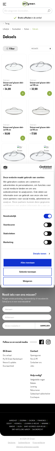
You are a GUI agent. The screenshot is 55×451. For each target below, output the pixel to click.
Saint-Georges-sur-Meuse (35, 426)
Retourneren (35, 390)
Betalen (33, 383)
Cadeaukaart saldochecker (40, 393)
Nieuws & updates (9, 362)
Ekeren (32, 420)
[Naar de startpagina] (28, 3)
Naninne (45, 423)
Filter (12, 48)
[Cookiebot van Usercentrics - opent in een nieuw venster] (39, 167)
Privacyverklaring (39, 442)
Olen (19, 426)
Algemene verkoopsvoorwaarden (27, 447)
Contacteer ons (36, 362)
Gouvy (9, 423)
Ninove (12, 426)
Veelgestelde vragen (37, 379)
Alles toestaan (28, 262)
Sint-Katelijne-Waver (21, 429)
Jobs (32, 366)
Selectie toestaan (27, 272)
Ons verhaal (7, 355)
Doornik (23, 420)
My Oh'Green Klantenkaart (12, 359)
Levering (33, 386)
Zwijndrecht (37, 429)
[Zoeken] (49, 11)
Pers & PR (34, 359)
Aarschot (13, 420)
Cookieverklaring (24, 442)
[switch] (48, 225)
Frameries (41, 420)
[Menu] (4, 3)
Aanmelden (45, 326)
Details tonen (39, 253)
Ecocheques (34, 397)
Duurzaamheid (8, 366)
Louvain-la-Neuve (31, 423)
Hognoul (18, 423)
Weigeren (27, 281)
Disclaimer (12, 442)
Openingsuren (35, 355)
